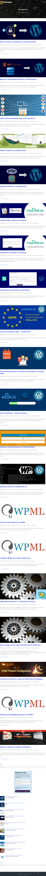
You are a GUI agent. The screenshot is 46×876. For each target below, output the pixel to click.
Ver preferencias (23, 441)
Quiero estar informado (22, 791)
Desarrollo (19, 44)
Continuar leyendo (4, 54)
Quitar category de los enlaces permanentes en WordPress (20, 645)
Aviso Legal (9, 873)
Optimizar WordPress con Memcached (13, 186)
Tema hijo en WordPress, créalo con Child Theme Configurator (21, 679)
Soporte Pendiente (30, 873)
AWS (19, 489)
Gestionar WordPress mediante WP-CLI (13, 487)
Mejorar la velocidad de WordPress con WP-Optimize (18, 79)
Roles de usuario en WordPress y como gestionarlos (18, 42)
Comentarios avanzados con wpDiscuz (13, 252)
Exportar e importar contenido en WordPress (15, 747)
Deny (23, 438)
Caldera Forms (20, 153)
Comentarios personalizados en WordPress (15, 290)
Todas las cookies (23, 435)
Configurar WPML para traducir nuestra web (15, 558)
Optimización (24, 44)
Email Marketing (8, 830)
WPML (28, 223)
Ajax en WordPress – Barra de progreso (13, 413)
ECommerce (7, 810)
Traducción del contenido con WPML (12, 522)
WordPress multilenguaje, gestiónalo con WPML (16, 715)
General (18, 121)
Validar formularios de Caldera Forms (13, 150)
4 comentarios (34, 604)
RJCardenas (3, 44)
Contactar (24, 873)
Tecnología (11, 849)
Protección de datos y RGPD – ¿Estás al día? (15, 332)
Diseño (24, 255)
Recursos (35, 873)
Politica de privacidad (26, 444)
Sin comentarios (38, 44)
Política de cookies (19, 444)
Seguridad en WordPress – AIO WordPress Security (17, 601)
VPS (21, 121)
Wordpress (30, 44)
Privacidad (13, 873)
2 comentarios (33, 82)
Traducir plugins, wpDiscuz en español (13, 220)
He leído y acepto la (21, 788)
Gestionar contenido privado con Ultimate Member (17, 447)
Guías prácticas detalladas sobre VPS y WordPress (17, 118)
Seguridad (19, 334)
